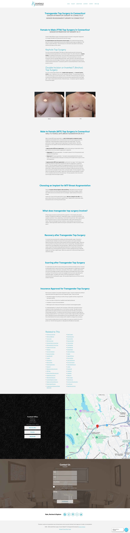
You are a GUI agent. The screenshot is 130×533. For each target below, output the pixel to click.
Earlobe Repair (70, 349)
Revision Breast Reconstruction (53, 373)
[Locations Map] (97, 426)
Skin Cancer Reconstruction (72, 381)
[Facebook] (69, 514)
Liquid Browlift (49, 356)
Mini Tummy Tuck (50, 340)
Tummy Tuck (49, 338)
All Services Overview (51, 334)
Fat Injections (49, 360)
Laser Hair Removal (71, 360)
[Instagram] (73, 514)
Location (85, 3)
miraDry (68, 366)
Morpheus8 (69, 368)
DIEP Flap (48, 371)
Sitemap (60, 529)
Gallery (73, 3)
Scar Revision (69, 384)
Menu (96, 3)
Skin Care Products (70, 362)
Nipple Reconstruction (51, 375)
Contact (91, 3)
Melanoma (69, 375)
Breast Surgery (70, 334)
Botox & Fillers (49, 362)
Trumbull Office (32, 417)
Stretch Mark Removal (71, 364)
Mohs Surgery (70, 377)
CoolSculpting (70, 345)
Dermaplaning (70, 347)
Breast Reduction (70, 336)
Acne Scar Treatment (50, 351)
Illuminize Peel (70, 338)
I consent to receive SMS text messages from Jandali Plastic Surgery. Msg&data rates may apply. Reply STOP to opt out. (66, 488)
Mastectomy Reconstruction (52, 368)
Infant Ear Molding (70, 351)
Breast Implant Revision (51, 384)
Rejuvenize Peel (70, 340)
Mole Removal (70, 379)
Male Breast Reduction (51, 377)
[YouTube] (81, 514)
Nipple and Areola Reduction (52, 381)
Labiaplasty (69, 373)
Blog (68, 3)
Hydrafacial (69, 371)
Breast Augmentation (51, 364)
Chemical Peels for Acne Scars (52, 343)
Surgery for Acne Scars (51, 347)
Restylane (48, 349)
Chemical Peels (70, 343)
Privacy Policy (65, 529)
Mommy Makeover (50, 336)
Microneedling (70, 358)
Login (70, 529)
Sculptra (48, 358)
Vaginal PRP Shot (70, 356)
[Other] (77, 514)
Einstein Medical (82, 526)
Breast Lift (48, 366)
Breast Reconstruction (71, 386)
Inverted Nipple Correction (52, 379)
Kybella (68, 353)
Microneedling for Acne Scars (52, 345)
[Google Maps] (64, 514)
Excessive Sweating (50, 353)
